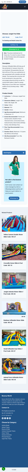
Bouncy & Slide (6, 429)
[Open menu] (24, 7)
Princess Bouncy (6, 437)
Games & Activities (7, 435)
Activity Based (5, 425)
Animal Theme (5, 427)
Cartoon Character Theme (8, 431)
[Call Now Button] (3, 469)
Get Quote (22, 2)
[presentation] (14, 223)
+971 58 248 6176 (8, 413)
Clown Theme (5, 433)
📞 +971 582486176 (7, 1)
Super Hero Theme (7, 438)
